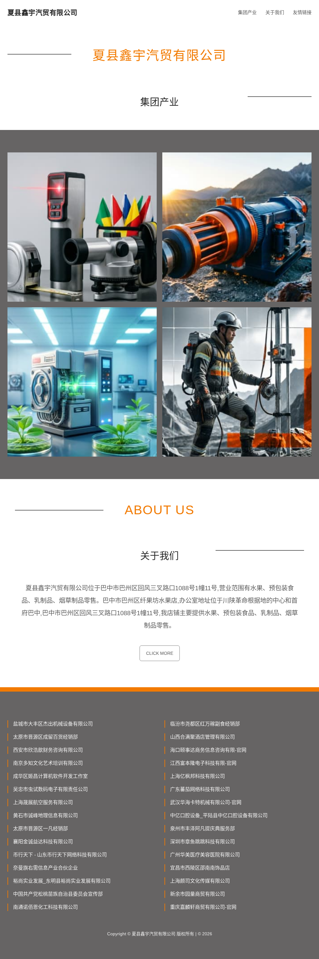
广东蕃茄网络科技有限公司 (200, 789)
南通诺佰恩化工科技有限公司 (45, 907)
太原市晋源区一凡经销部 (40, 828)
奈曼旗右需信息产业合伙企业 (45, 867)
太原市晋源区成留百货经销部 (45, 737)
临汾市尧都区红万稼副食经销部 (205, 723)
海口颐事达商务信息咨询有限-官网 (208, 750)
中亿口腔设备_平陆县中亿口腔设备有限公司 (219, 815)
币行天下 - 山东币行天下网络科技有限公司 (60, 854)
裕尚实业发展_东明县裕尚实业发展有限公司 (62, 881)
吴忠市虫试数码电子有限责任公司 (50, 789)
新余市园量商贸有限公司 (197, 894)
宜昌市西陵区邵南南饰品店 (200, 867)
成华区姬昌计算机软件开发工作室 (50, 776)
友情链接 (302, 12)
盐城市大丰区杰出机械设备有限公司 (53, 723)
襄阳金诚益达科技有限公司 (43, 841)
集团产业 (247, 12)
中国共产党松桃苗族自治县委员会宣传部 (58, 894)
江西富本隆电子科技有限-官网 (203, 763)
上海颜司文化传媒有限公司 (200, 881)
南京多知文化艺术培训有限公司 (48, 763)
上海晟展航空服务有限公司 (43, 802)
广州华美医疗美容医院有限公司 (205, 854)
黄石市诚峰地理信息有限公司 (45, 815)
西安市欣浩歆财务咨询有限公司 (48, 750)
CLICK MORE (159, 653)
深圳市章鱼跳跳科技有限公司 (202, 841)
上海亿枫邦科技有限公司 (197, 776)
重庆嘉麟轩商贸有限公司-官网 (203, 907)
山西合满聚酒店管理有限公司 (202, 737)
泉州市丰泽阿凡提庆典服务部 (202, 828)
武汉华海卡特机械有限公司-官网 (205, 802)
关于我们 (274, 12)
